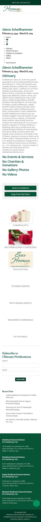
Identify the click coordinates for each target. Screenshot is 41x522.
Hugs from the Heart (20, 194)
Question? (21, 517)
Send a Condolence (20, 188)
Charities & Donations (14, 53)
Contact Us (26, 519)
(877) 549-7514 (25, 3)
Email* (4, 370)
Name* (5, 361)
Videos (8, 58)
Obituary (9, 48)
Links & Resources (31, 517)
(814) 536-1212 (12, 501)
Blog (20, 519)
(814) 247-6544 (12, 483)
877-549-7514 (28, 449)
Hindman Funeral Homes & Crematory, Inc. (20, 515)
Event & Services (12, 51)
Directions (14, 519)
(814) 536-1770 (12, 449)
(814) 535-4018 (12, 466)
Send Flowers (11, 63)
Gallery (8, 56)
